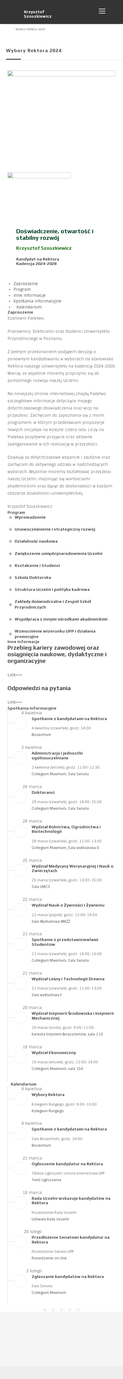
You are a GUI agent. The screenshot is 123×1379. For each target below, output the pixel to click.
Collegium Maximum (49, 1292)
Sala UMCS (41, 886)
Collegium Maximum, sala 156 (57, 1068)
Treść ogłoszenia (46, 1180)
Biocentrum (41, 734)
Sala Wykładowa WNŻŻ (51, 921)
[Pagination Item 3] (61, 1309)
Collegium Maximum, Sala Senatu (60, 774)
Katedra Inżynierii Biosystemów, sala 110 (67, 1034)
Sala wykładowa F (47, 995)
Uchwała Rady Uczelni (50, 1219)
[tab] (25, 283)
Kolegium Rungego (48, 1111)
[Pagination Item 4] (69, 1309)
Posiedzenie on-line (49, 1258)
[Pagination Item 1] (44, 1309)
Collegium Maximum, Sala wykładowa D (65, 847)
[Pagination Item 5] (78, 1309)
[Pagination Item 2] (53, 1309)
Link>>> (14, 675)
